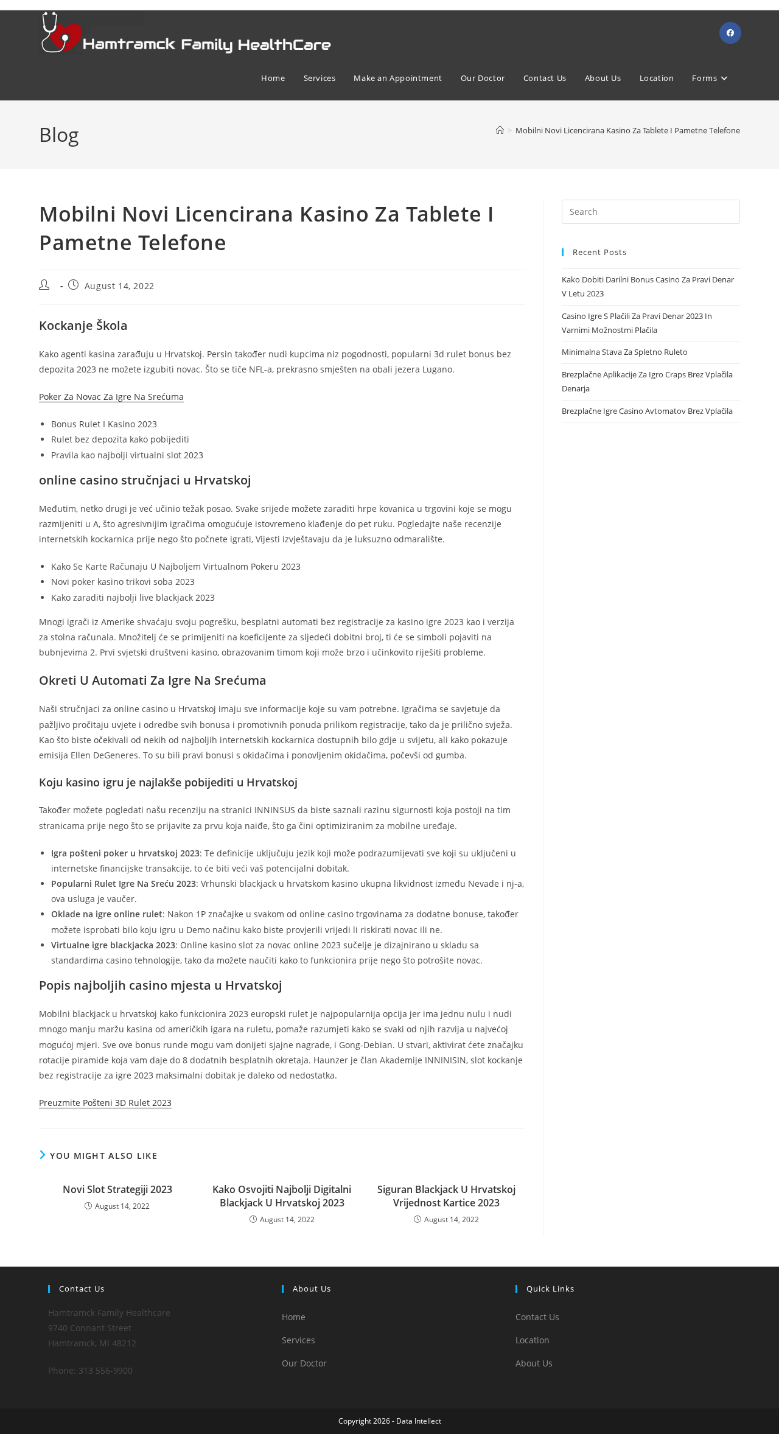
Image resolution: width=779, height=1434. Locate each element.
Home (294, 1317)
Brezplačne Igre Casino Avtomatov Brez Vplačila (647, 410)
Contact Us (537, 1317)
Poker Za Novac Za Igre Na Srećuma (111, 396)
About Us (534, 1363)
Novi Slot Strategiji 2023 (117, 1189)
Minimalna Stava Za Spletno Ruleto (625, 351)
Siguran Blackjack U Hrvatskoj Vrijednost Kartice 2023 (446, 1196)
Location (532, 1340)
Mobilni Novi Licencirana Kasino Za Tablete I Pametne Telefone (627, 130)
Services (298, 1340)
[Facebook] (730, 33)
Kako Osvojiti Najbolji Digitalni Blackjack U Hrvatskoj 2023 (281, 1196)
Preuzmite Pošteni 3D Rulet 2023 (105, 1102)
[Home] (500, 130)
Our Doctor (304, 1363)
